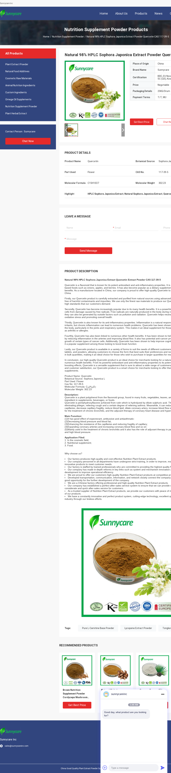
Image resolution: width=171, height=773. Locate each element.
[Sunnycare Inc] (11, 13)
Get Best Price (141, 122)
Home (46, 36)
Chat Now (28, 141)
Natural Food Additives (17, 71)
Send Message (88, 250)
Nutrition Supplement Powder (68, 36)
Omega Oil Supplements (18, 99)
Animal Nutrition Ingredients (20, 85)
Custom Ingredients (16, 92)
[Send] (162, 767)
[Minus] (163, 694)
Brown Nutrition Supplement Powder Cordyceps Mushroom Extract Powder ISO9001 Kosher (76, 694)
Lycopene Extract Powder (138, 628)
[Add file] (105, 767)
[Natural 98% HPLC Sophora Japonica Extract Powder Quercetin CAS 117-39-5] (95, 90)
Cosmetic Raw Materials (18, 78)
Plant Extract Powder (16, 64)
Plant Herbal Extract (16, 113)
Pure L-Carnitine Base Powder (98, 628)
